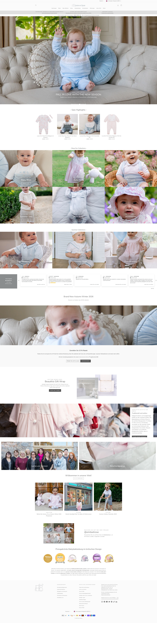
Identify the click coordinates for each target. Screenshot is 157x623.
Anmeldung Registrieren (62, 587)
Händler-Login (82, 597)
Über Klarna (81, 605)
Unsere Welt (98, 8)
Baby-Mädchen (65, 8)
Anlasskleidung (78, 8)
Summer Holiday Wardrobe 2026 (108, 514)
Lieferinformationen (61, 589)
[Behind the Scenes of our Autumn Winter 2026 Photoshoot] (49, 497)
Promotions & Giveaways (62, 595)
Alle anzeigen (78, 478)
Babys (59, 8)
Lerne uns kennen (82, 589)
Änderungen (92, 8)
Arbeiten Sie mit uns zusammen (85, 595)
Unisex (71, 8)
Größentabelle (60, 593)
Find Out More (55, 390)
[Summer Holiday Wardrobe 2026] (108, 497)
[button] (18, 280)
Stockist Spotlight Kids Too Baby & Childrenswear (78, 514)
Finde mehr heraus (139, 436)
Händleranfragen (82, 599)
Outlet (104, 8)
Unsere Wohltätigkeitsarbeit (85, 593)
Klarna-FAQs (81, 607)
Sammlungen (54, 8)
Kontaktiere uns (60, 597)
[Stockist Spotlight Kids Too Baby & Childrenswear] (78, 497)
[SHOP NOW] (78, 168)
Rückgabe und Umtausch (62, 591)
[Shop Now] (26, 168)
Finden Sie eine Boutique (84, 587)
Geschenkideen (85, 8)
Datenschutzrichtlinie (83, 603)
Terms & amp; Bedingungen (84, 601)
